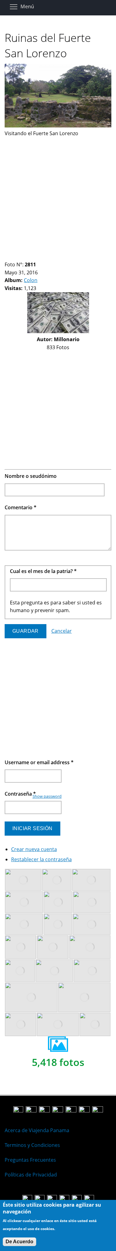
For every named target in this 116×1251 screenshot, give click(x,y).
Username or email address (39, 762)
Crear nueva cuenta (34, 849)
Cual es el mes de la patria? (43, 571)
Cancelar (61, 631)
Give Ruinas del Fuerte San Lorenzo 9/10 (49, 257)
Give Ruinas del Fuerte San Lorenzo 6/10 (33, 257)
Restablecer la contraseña (41, 859)
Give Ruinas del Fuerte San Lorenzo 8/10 (44, 257)
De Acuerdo (19, 1241)
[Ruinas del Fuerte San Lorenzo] (58, 125)
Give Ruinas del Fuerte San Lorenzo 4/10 (23, 257)
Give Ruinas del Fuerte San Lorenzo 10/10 (54, 257)
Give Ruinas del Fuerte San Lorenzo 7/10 (38, 257)
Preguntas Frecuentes (30, 1159)
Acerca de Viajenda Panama (37, 1130)
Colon (30, 280)
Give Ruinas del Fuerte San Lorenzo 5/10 (28, 257)
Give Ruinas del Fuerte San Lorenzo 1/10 (7, 257)
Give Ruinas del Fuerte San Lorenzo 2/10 (12, 257)
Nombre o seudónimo (31, 476)
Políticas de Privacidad (31, 1174)
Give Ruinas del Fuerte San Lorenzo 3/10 (17, 257)
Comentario (21, 507)
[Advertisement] (58, 195)
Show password (47, 796)
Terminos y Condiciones (32, 1145)
